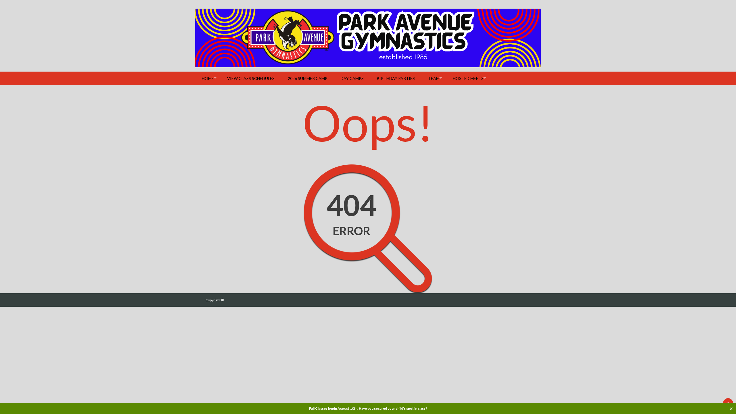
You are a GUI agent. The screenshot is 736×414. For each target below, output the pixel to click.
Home (208, 78)
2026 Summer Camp (307, 78)
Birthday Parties (396, 78)
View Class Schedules (251, 78)
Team (434, 78)
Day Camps (352, 78)
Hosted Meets (468, 78)
